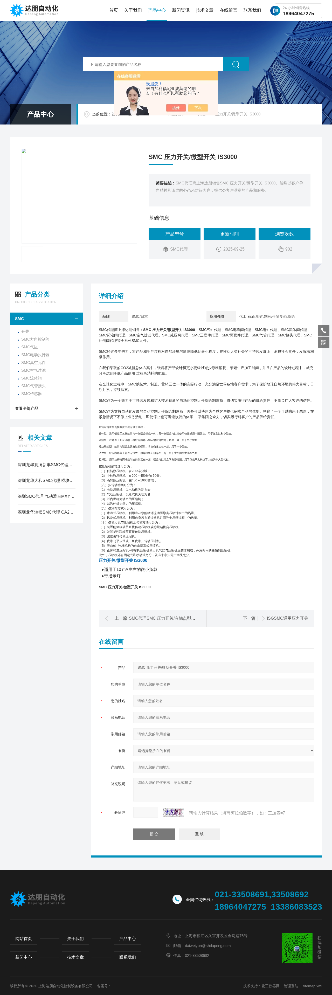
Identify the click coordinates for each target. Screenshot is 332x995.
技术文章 (204, 10)
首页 (113, 10)
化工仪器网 (270, 986)
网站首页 (23, 938)
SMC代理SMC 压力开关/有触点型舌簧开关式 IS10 (175, 618)
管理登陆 (291, 986)
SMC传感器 (31, 393)
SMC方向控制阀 (35, 339)
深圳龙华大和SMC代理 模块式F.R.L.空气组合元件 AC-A (46, 480)
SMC (19, 318)
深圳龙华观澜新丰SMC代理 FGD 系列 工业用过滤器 (46, 464)
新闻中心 (23, 957)
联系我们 (252, 10)
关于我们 (133, 10)
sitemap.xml (312, 986)
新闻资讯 (181, 10)
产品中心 (157, 10)
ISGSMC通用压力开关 (287, 618)
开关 (25, 331)
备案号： (104, 986)
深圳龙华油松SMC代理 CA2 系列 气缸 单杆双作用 (46, 512)
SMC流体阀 (31, 378)
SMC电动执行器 (35, 355)
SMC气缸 (29, 347)
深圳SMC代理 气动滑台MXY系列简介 (46, 496)
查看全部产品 (26, 408)
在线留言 (228, 10)
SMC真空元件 (33, 362)
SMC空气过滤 (33, 370)
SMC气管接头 (33, 386)
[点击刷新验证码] (173, 812)
